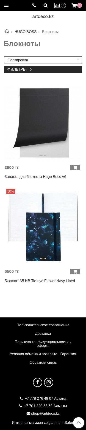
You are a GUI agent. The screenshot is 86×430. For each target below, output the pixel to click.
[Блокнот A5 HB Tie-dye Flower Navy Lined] (43, 227)
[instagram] (48, 382)
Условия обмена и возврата (33, 354)
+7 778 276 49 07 (39, 398)
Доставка (43, 333)
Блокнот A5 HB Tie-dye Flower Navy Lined (40, 281)
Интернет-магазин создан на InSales (43, 423)
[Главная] (7, 32)
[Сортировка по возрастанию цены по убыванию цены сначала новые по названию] (43, 60)
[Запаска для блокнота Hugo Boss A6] (43, 123)
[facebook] (37, 382)
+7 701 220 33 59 (38, 406)
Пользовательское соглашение (43, 325)
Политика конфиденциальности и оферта (43, 344)
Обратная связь (43, 362)
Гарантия (68, 354)
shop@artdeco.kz (45, 413)
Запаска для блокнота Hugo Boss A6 (35, 177)
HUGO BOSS (25, 32)
